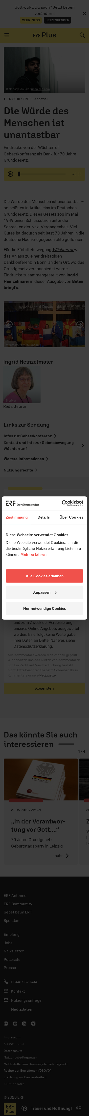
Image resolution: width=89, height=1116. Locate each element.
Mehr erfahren (34, 554)
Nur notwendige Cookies (44, 608)
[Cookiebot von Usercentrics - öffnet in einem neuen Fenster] (62, 503)
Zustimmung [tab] (17, 517)
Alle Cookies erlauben (45, 576)
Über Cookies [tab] (71, 517)
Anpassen (41, 592)
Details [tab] (44, 517)
